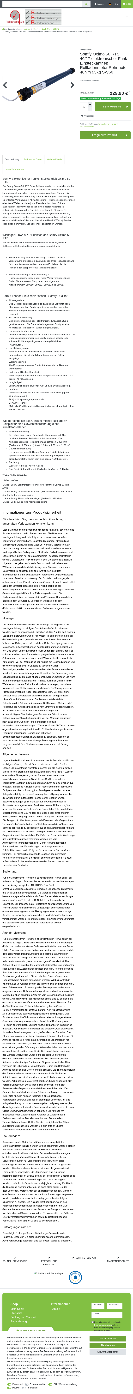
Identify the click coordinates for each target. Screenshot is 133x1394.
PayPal (15, 1387)
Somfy (35, 29)
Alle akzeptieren (108, 1338)
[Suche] (86, 4)
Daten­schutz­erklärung (57, 1378)
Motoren (26, 29)
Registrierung (19, 1321)
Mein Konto (17, 1308)
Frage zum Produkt (104, 135)
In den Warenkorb (112, 106)
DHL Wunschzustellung (65, 1384)
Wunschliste (88, 116)
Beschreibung (12, 159)
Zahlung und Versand (23, 1317)
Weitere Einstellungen (51, 1387)
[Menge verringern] (90, 109)
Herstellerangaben (14, 169)
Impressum (33, 1375)
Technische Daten (33, 159)
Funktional (32, 1387)
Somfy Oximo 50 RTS (50, 29)
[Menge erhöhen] (90, 104)
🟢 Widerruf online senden (31, 1330)
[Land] (110, 4)
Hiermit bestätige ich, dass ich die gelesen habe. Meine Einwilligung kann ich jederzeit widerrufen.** (107, 1326)
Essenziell (17, 1384)
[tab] (11, 159)
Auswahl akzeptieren (107, 1351)
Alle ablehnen (108, 1345)
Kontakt (55, 1308)
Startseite (16, 1313)
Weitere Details (54, 159)
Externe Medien (38, 1384)
